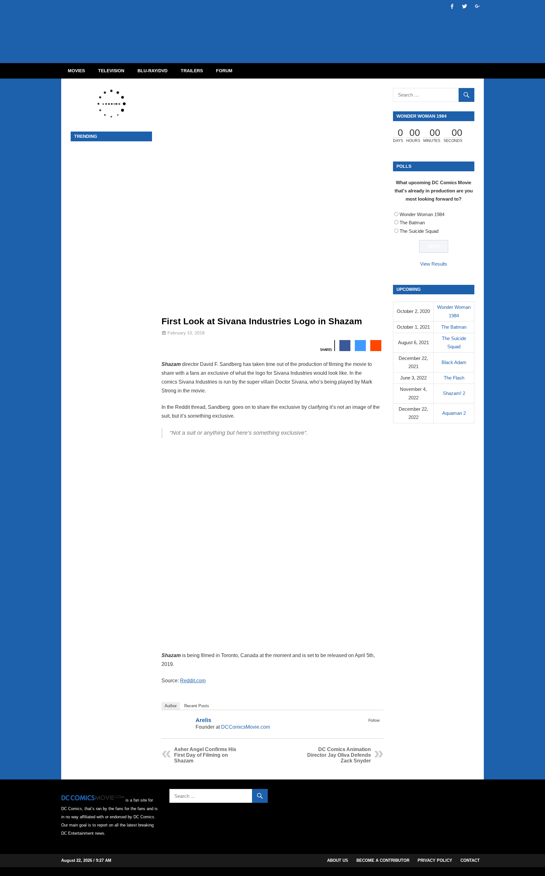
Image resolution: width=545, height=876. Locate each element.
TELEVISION (111, 70)
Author (171, 705)
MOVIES (76, 70)
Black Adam (454, 362)
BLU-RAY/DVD (152, 70)
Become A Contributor (382, 860)
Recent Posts (196, 705)
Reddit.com (193, 680)
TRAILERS (192, 70)
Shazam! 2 (454, 393)
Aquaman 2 (454, 413)
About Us (337, 860)
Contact (470, 860)
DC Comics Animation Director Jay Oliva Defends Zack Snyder (339, 755)
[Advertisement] (298, 26)
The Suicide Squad (419, 231)
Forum (224, 70)
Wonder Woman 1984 (422, 214)
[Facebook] (367, 728)
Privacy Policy (435, 860)
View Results (433, 264)
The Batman (412, 222)
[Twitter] (375, 728)
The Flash (454, 377)
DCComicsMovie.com (245, 727)
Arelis (203, 720)
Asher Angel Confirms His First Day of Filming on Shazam (205, 755)
